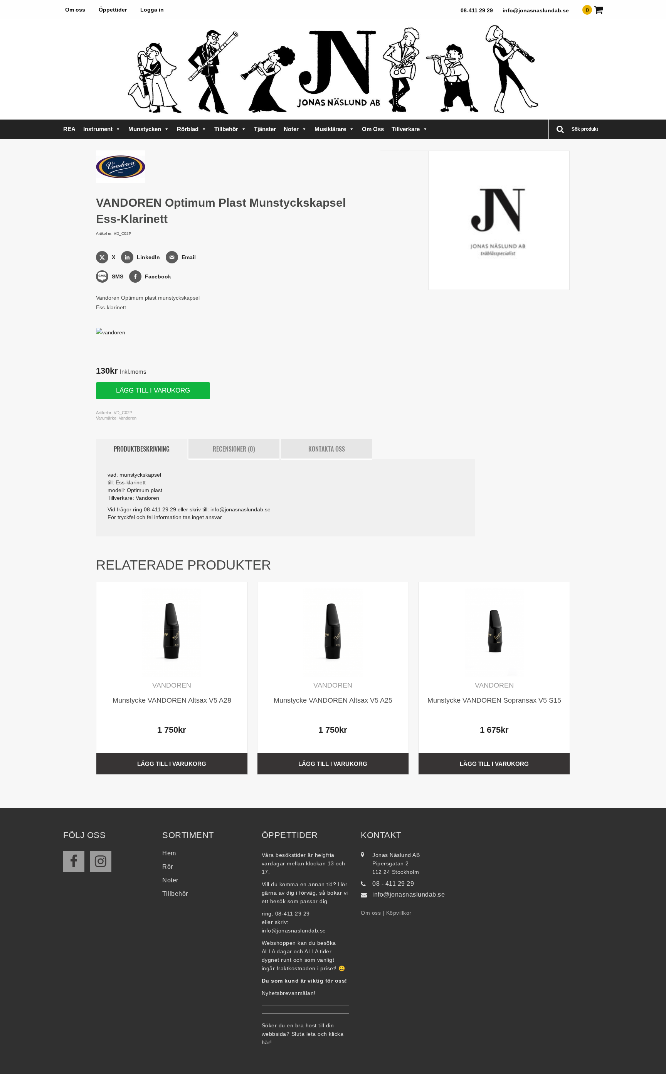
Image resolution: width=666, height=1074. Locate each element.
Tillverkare (406, 129)
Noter (291, 129)
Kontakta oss (326, 449)
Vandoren (127, 418)
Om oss (75, 10)
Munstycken (144, 129)
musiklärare (330, 129)
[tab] (141, 449)
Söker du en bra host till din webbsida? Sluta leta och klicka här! (303, 1033)
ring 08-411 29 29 (154, 509)
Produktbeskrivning (142, 449)
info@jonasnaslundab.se (536, 10)
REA (69, 129)
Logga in (152, 10)
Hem (169, 853)
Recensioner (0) (234, 449)
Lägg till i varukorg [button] (171, 763)
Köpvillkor (399, 913)
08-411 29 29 (477, 10)
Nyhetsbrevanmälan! (289, 993)
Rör (167, 866)
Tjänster (265, 129)
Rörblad (187, 129)
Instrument (98, 129)
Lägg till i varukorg (153, 390)
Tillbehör (226, 129)
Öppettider (113, 10)
